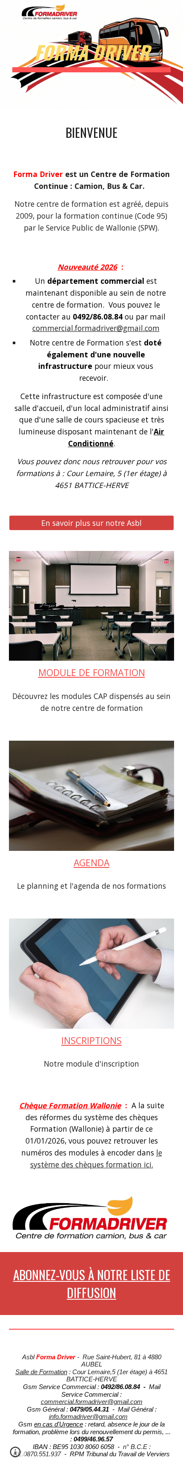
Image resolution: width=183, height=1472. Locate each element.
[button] (10, 11)
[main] (91, 55)
